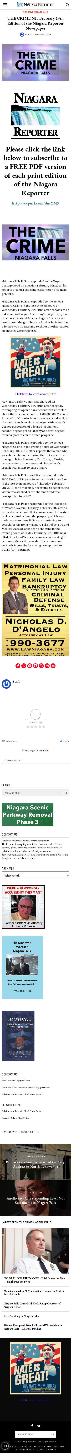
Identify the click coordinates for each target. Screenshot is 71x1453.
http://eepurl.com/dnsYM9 (35, 203)
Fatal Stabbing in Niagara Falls (21, 1316)
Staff (30, 34)
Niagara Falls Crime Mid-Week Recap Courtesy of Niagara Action (32, 1305)
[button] (65, 792)
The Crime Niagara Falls (35, 12)
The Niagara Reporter (46, 1441)
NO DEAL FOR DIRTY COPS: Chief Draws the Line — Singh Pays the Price (34, 1280)
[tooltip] (18, 665)
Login (66, 741)
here (25, 394)
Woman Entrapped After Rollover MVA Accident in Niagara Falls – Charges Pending (33, 1327)
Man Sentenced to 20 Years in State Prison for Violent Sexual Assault (34, 1292)
